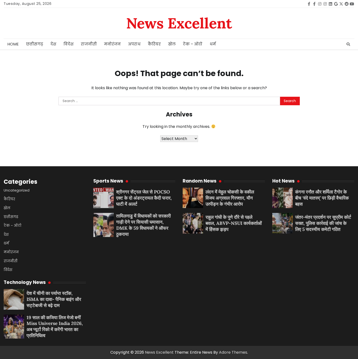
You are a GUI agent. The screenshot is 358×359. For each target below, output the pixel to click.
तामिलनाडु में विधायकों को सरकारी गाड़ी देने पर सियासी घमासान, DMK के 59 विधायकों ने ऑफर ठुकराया (143, 225)
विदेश (69, 44)
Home (13, 44)
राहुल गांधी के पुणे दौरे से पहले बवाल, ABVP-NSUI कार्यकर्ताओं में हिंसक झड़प (234, 223)
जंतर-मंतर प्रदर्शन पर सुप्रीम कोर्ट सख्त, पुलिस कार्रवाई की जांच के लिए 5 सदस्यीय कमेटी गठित (323, 223)
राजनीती (89, 44)
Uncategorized (16, 190)
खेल (172, 44)
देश (53, 44)
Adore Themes (233, 352)
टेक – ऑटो (192, 44)
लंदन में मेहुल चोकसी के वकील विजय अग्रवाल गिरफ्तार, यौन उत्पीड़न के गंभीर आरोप (230, 198)
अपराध (134, 44)
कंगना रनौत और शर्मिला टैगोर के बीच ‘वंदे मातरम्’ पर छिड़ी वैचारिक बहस (322, 198)
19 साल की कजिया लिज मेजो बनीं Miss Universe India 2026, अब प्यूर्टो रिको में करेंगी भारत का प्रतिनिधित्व (55, 326)
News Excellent (179, 23)
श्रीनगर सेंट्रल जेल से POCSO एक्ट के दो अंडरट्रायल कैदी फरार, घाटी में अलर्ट (144, 198)
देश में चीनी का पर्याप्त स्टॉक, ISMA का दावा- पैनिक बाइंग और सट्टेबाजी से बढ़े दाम (54, 299)
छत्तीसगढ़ (34, 44)
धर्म (213, 44)
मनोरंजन (112, 44)
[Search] (348, 44)
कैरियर (154, 44)
